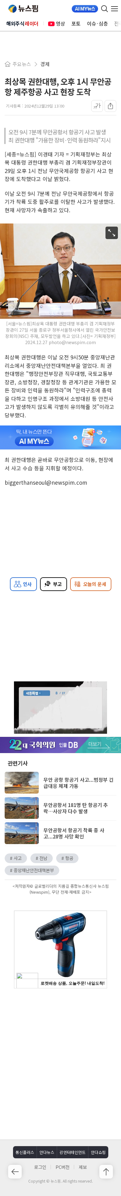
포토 (76, 23)
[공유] (110, 106)
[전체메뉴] (116, 8)
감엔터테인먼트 (73, 1152)
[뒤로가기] (15, 1172)
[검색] (104, 8)
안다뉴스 (46, 1152)
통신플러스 (25, 1152)
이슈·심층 (97, 23)
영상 (60, 23)
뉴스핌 (23, 9)
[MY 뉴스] (85, 8)
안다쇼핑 (98, 1152)
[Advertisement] (60, 1063)
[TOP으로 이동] (106, 1172)
